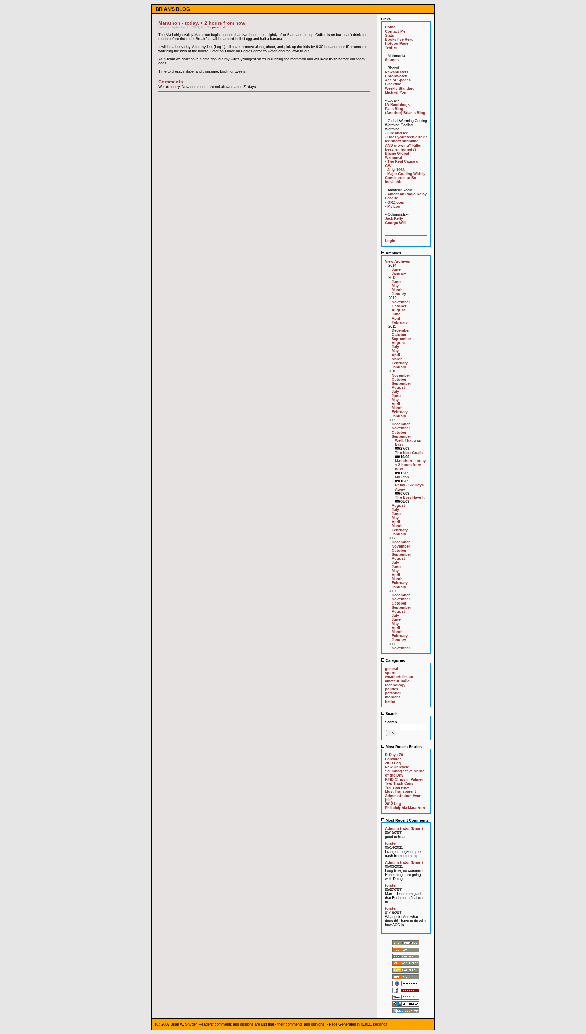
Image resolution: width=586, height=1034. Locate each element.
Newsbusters (396, 72)
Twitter (391, 47)
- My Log (393, 206)
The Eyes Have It (410, 497)
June (396, 269)
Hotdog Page (396, 43)
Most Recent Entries (403, 747)
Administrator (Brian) (404, 828)
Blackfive (393, 84)
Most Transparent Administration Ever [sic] (403, 795)
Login (390, 240)
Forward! (393, 759)
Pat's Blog (394, 109)
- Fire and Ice (396, 133)
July (395, 347)
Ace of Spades (398, 80)
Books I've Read (399, 39)
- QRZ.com (394, 202)
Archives (393, 253)
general (391, 669)
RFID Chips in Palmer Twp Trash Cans (404, 781)
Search (391, 714)
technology (395, 685)
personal (219, 27)
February (400, 322)
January (399, 273)
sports (390, 673)
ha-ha (390, 701)
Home (390, 27)
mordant (392, 697)
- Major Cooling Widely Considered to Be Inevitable (405, 178)
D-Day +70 (394, 755)
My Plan (402, 477)
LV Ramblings (397, 104)
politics (391, 689)
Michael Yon (395, 92)
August (398, 310)
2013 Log (393, 763)
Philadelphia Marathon (405, 808)
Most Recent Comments (407, 820)
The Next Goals (409, 453)
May (395, 286)
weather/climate (399, 677)
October (399, 306)
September (401, 339)
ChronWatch (396, 76)
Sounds (392, 60)
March (397, 290)
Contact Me (395, 31)
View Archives (397, 261)
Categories (395, 660)
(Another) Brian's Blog (405, 113)
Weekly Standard (400, 88)
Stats (389, 35)
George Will (395, 223)
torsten (391, 843)
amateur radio (397, 681)
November (401, 302)
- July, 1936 (395, 170)
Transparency (397, 787)
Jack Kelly (394, 218)
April (396, 318)
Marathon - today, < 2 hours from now (410, 465)
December (401, 330)
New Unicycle (397, 767)
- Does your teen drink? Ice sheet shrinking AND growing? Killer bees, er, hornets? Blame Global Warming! (406, 147)
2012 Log (393, 804)
